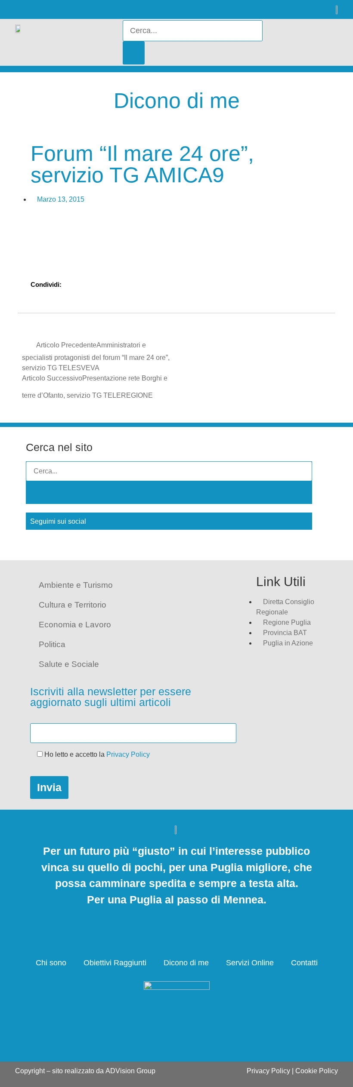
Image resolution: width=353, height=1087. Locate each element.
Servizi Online (250, 962)
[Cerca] (134, 52)
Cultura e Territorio (72, 604)
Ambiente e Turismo (76, 585)
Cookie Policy (316, 1071)
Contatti (304, 962)
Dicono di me (186, 962)
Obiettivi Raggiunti (115, 962)
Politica (52, 644)
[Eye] (104, 9)
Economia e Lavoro (75, 624)
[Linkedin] (61, 9)
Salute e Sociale (69, 664)
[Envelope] (82, 9)
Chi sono (51, 962)
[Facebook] (18, 9)
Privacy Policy (128, 754)
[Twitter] (39, 9)
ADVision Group (130, 1071)
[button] (309, 42)
